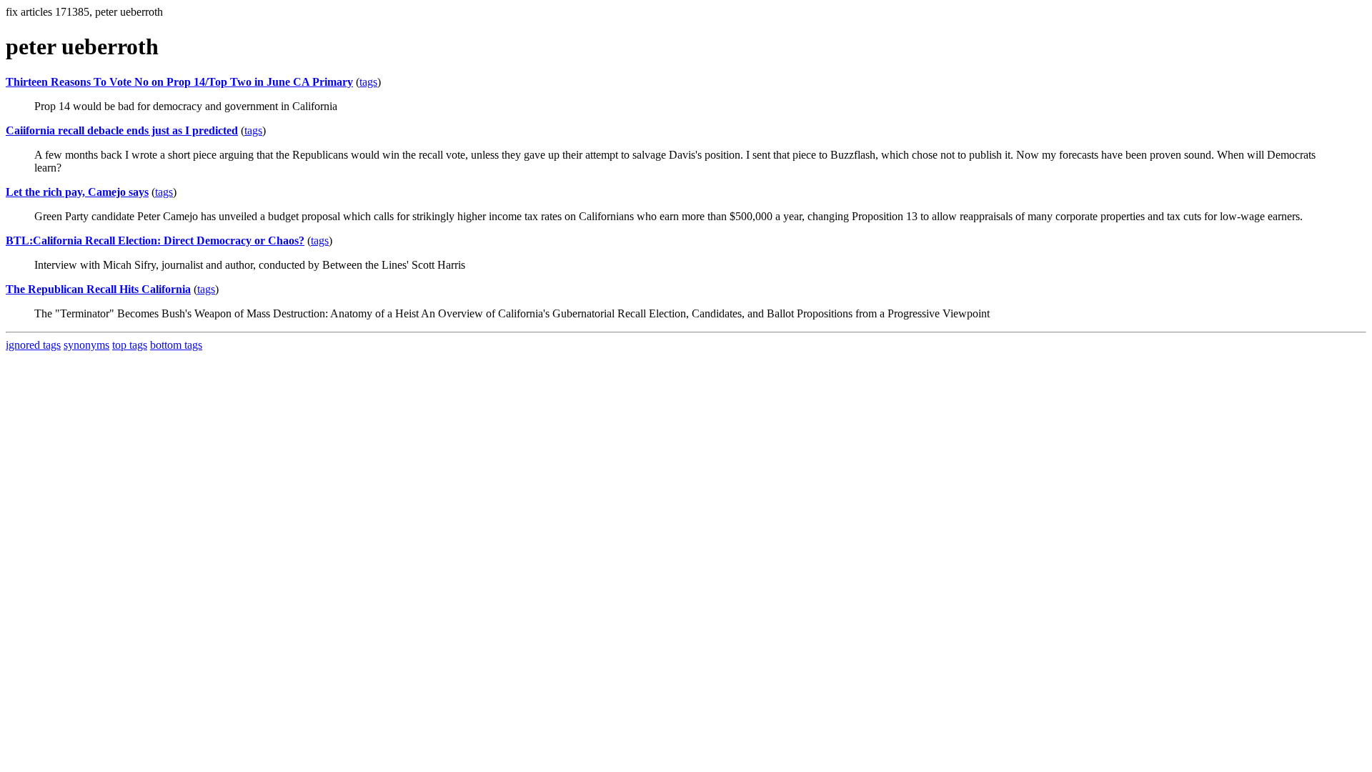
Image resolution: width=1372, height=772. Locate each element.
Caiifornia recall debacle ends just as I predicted (122, 130)
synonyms (86, 345)
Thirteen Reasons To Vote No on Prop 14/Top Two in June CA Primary (179, 82)
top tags (129, 345)
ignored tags (33, 345)
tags (368, 82)
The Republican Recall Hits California (98, 289)
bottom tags (176, 345)
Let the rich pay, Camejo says (77, 192)
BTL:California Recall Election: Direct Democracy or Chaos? (155, 240)
